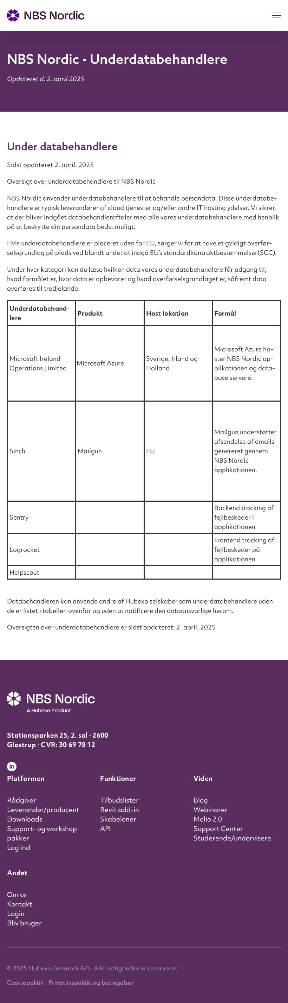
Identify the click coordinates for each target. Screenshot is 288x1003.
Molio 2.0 (208, 819)
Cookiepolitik (25, 982)
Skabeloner (118, 819)
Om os (17, 894)
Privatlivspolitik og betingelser (91, 982)
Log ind (18, 847)
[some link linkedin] (14, 768)
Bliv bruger (24, 923)
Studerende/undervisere (232, 838)
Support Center (218, 828)
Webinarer (211, 809)
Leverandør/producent (43, 809)
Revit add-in (119, 809)
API (105, 828)
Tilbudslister (119, 800)
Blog (201, 800)
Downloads (24, 819)
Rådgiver (21, 800)
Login (16, 913)
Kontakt (19, 904)
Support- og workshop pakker (42, 833)
